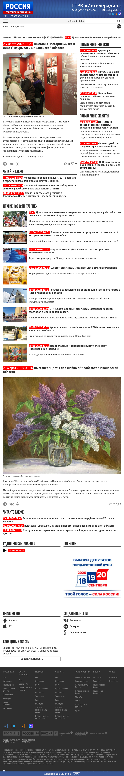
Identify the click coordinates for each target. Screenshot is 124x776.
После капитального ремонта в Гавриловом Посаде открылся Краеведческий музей (34, 195)
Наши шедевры (81, 681)
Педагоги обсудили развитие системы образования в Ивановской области (99, 124)
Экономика (8, 695)
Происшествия (41, 688)
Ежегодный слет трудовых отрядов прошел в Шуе (99, 145)
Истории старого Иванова (82, 692)
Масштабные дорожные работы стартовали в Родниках (97, 96)
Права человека (7, 703)
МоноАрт (79, 697)
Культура (7, 698)
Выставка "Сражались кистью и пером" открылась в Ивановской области (69, 525)
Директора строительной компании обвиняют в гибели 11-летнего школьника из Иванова (99, 55)
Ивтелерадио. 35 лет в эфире (42, 717)
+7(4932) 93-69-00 (86, 757)
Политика (39, 692)
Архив (77, 710)
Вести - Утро (24, 684)
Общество (39, 681)
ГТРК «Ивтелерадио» (96, 6)
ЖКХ (37, 685)
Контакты (113, 677)
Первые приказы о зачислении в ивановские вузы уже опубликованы (100, 165)
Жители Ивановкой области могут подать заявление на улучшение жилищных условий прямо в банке (99, 76)
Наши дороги (8, 685)
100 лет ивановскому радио (41, 709)
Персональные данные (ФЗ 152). (40, 764)
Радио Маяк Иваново (98, 692)
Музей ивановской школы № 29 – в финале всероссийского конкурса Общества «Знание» (39, 179)
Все (4, 677)
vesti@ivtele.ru (113, 10)
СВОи (77, 701)
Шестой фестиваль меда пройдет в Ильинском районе (84, 267)
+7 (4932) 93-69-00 (85, 10)
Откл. (76, 774)
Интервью (7, 681)
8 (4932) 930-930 (43, 37)
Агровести (7, 708)
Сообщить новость (32, 658)
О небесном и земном (81, 705)
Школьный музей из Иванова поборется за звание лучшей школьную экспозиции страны (39, 187)
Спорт (37, 700)
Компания (113, 681)
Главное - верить (82, 677)
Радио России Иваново (99, 686)
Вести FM (97, 681)
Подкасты (97, 677)
